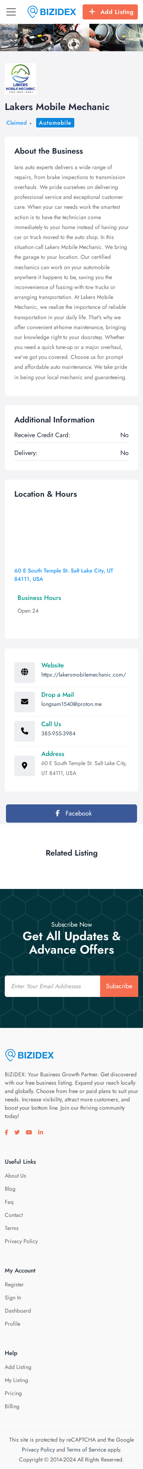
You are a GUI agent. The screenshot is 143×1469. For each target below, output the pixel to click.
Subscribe (119, 986)
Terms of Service (86, 1450)
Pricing (13, 1393)
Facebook (78, 813)
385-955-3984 (58, 733)
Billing (12, 1406)
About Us (15, 1176)
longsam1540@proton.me (71, 704)
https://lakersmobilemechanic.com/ (83, 675)
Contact (14, 1215)
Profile (12, 1324)
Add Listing (117, 12)
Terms (12, 1228)
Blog (10, 1189)
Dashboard (18, 1311)
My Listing (16, 1380)
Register (14, 1284)
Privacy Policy (21, 1241)
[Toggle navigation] (11, 12)
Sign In (13, 1297)
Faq (9, 1202)
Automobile (55, 123)
